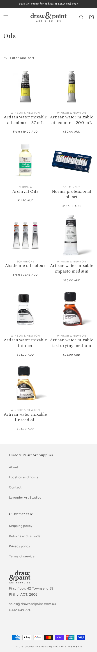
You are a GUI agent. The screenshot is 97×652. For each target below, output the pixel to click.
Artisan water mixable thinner (25, 343)
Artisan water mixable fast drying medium (71, 343)
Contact (15, 487)
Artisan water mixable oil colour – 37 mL (25, 120)
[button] (6, 17)
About (13, 467)
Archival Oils (25, 191)
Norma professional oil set (71, 194)
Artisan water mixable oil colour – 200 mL (71, 120)
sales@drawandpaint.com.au (32, 604)
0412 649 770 (20, 610)
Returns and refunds (24, 536)
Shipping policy (20, 526)
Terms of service (22, 556)
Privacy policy (19, 546)
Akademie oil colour (25, 265)
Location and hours (23, 477)
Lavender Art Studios (25, 497)
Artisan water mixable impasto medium (71, 268)
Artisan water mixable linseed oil (25, 417)
